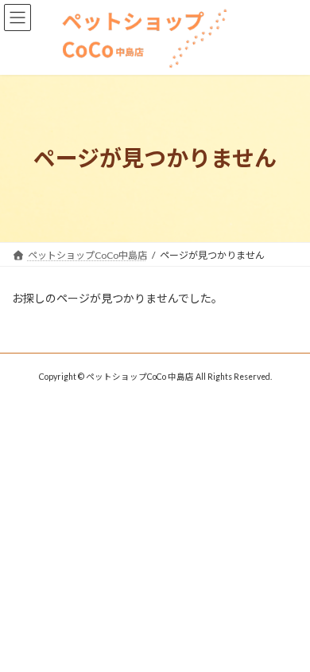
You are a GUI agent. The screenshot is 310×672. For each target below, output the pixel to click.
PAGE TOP (286, 635)
